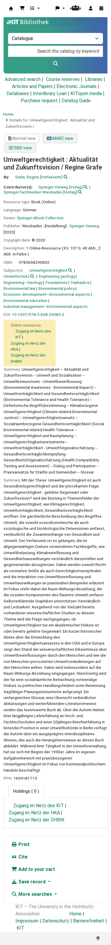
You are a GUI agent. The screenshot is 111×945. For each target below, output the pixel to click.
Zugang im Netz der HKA (34, 813)
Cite (22, 857)
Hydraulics (80, 282)
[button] (22, 8)
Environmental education (25, 300)
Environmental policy (56, 288)
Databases (18, 93)
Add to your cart (36, 869)
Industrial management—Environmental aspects (46, 306)
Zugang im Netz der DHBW (36, 820)
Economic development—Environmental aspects (47, 294)
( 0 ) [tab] (26, 791)
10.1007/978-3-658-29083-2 (38, 314)
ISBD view (22, 147)
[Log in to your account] (91, 8)
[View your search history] (101, 8)
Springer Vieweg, (84, 225)
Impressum (26, 921)
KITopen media (86, 93)
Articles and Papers (32, 86)
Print (23, 844)
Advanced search (23, 79)
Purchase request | (41, 100)
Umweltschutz (16, 276)
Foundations (56, 282)
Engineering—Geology (23, 282)
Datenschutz (55, 921)
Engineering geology (57, 276)
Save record (32, 882)
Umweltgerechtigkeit (48, 270)
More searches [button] (35, 894)
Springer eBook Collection (40, 217)
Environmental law (19, 288)
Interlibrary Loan (50, 93)
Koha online (11, 9)
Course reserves (63, 79)
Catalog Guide (76, 100)
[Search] (55, 63)
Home (8, 114)
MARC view (62, 138)
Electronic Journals (76, 86)
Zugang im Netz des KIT (38, 805)
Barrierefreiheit (88, 921)
